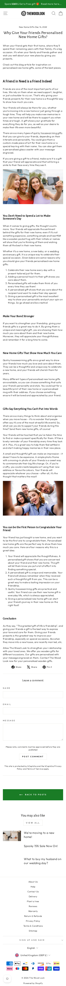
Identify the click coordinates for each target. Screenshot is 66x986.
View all (33, 822)
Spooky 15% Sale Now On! (41, 846)
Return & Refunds (33, 916)
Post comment (33, 756)
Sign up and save (32, 940)
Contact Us (33, 891)
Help (33, 886)
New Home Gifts (26, 27)
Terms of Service (35, 769)
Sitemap (33, 930)
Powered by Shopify (33, 983)
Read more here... (51, 3)
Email (7, 704)
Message (9, 720)
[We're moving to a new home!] (12, 836)
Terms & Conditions (33, 925)
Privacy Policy (33, 921)
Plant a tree (33, 901)
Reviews (33, 906)
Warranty (33, 911)
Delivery (33, 896)
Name (6, 688)
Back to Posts (35, 794)
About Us (33, 881)
